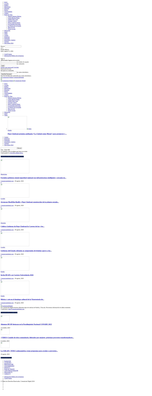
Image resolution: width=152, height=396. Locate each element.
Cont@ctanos (8, 54)
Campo (6, 35)
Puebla (10, 130)
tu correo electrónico (22, 72)
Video (6, 33)
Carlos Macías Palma (13, 18)
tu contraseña (20, 64)
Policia (6, 10)
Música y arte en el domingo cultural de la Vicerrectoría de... (22, 299)
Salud (5, 32)
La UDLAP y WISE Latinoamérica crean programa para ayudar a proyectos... (29, 351)
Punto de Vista (8, 15)
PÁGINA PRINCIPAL (16, 153)
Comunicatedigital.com (7, 181)
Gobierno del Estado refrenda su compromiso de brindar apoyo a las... (26, 251)
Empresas (7, 37)
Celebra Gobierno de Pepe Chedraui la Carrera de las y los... (22, 226)
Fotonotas (7, 38)
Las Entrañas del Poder (14, 24)
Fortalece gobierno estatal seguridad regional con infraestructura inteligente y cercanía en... (33, 178)
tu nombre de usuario (23, 62)
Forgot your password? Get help (10, 67)
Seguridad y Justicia (9, 40)
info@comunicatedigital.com (16, 309)
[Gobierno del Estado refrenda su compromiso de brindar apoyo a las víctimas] (15, 245)
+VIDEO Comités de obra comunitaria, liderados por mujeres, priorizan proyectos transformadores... (37, 337)
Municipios (7, 7)
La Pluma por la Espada (14, 26)
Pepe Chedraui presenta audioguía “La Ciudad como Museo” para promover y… (37, 134)
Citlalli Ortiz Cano (13, 19)
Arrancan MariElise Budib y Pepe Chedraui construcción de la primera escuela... (30, 202)
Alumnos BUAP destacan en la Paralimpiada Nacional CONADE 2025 (26, 324)
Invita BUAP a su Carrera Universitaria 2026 (17, 275)
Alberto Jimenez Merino (14, 16)
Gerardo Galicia (12, 21)
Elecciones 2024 (8, 43)
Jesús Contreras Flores (14, 22)
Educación (7, 30)
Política (6, 5)
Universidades (8, 11)
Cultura (6, 13)
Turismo (6, 41)
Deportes (6, 8)
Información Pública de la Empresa (14, 55)
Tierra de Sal (11, 27)
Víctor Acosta (11, 29)
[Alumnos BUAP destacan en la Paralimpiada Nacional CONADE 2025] (5, 321)
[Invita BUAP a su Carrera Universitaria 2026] (15, 270)
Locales (6, 3)
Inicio (5, 2)
